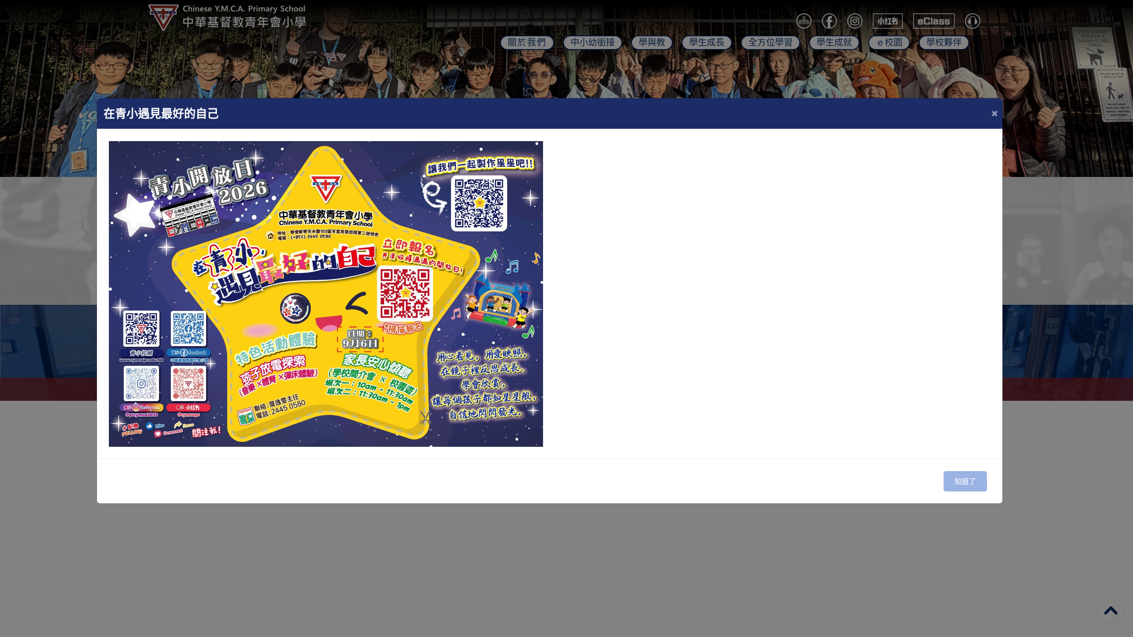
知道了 (965, 481)
